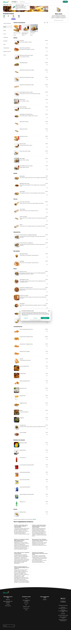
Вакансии (8, 599)
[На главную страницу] (6, 2)
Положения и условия (63, 605)
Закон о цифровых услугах (63, 617)
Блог (26, 604)
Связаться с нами (26, 606)
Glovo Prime (26, 602)
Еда (7, 4)
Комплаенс (63, 613)
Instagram (45, 599)
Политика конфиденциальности (63, 608)
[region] (31, 30)
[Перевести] (46, 9)
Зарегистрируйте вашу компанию (8, 602)
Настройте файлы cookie (63, 615)
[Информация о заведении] (44, 9)
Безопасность (26, 608)
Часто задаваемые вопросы (26, 601)
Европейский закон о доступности (63, 620)
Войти (26, 609)
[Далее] (47, 23)
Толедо (4, 4)
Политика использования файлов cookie (63, 610)
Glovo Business (8, 605)
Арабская (34, 519)
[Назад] (45, 23)
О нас (26, 598)
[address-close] (28, 6)
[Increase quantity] (20, 31)
